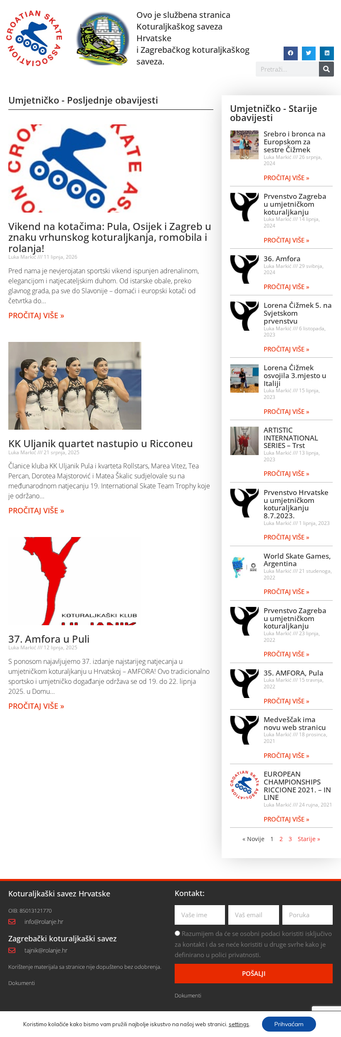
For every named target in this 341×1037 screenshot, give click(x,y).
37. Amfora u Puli (48, 639)
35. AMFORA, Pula (294, 673)
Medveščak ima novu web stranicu (295, 723)
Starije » (309, 839)
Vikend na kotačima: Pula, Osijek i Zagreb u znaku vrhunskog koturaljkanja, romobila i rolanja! (109, 237)
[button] (291, 54)
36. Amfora (282, 258)
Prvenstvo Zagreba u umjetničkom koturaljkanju (295, 203)
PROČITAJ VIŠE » (36, 315)
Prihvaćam (289, 1024)
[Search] (326, 69)
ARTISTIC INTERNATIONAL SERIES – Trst (291, 437)
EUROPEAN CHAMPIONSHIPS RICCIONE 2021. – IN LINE (297, 785)
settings (239, 1024)
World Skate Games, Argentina (297, 560)
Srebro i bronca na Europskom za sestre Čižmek (295, 141)
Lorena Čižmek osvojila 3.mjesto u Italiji (295, 375)
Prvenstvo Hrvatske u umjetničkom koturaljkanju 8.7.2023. (296, 504)
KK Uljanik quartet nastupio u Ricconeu (100, 443)
